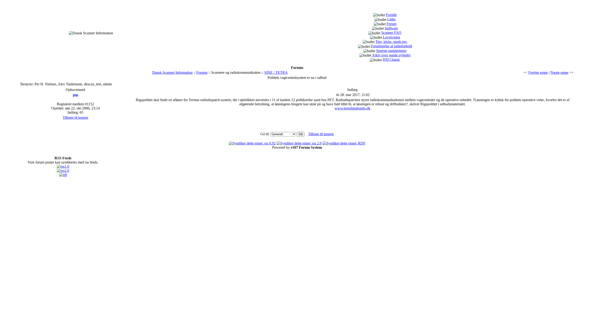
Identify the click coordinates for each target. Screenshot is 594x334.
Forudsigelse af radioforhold (391, 46)
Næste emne (559, 72)
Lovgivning (391, 37)
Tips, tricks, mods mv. (391, 42)
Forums (201, 72)
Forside (391, 15)
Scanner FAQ (391, 33)
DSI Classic (391, 59)
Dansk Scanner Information (172, 72)
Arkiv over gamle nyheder (391, 55)
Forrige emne (538, 72)
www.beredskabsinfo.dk (352, 108)
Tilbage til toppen (75, 117)
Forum (391, 24)
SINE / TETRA (276, 72)
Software (391, 28)
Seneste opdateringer (391, 51)
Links (391, 19)
